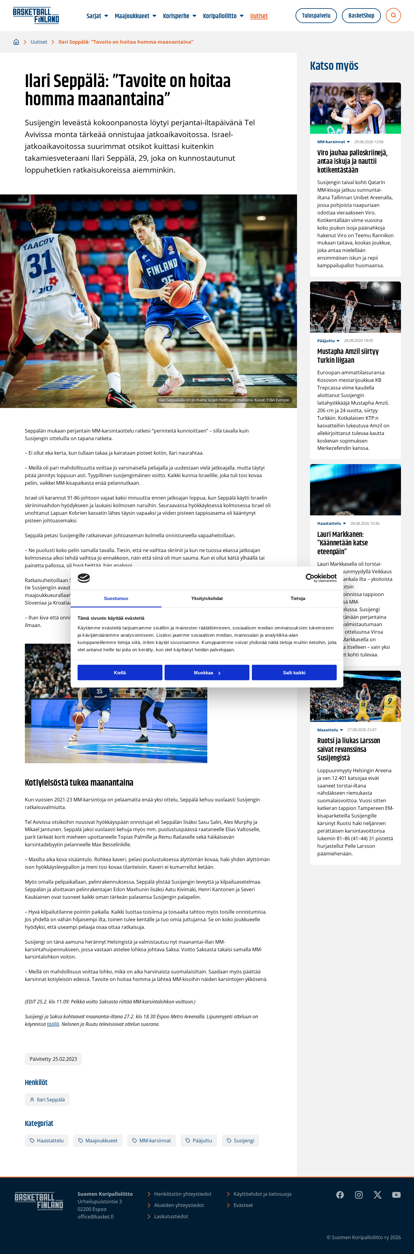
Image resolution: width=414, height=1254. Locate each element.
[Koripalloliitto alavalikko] (241, 16)
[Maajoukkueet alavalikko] (154, 16)
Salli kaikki (294, 672)
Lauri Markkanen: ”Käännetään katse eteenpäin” (342, 544)
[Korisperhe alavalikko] (194, 16)
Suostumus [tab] (116, 598)
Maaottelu (327, 730)
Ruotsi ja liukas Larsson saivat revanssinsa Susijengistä (348, 750)
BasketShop (361, 15)
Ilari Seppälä (51, 1099)
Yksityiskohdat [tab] (207, 598)
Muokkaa (203, 672)
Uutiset (39, 42)
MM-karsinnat (155, 1140)
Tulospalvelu (316, 15)
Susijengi (244, 1140)
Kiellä (120, 672)
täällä (53, 1024)
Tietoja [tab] (298, 598)
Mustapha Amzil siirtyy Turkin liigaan (348, 356)
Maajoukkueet (101, 1140)
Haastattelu (50, 1140)
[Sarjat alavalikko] (106, 16)
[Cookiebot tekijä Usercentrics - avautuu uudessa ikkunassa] (310, 578)
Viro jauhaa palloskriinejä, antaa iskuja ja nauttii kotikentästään (352, 162)
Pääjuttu (202, 1140)
